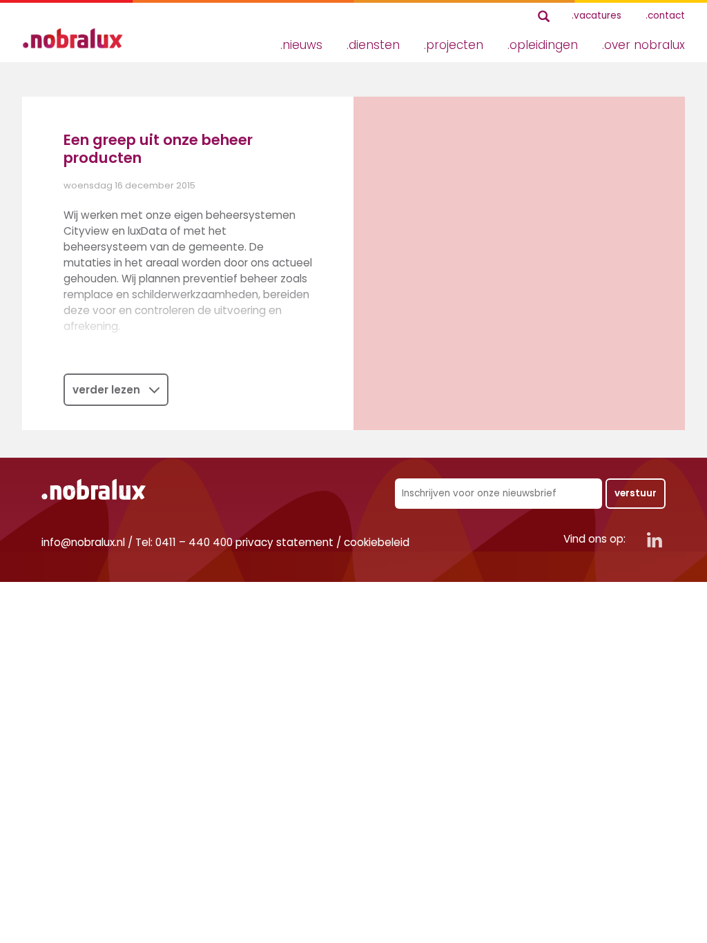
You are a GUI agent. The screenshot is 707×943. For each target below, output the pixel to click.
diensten (374, 45)
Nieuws (302, 45)
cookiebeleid (376, 542)
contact (666, 15)
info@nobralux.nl (83, 542)
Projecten (454, 45)
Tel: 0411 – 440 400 (184, 542)
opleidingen (544, 45)
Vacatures (597, 15)
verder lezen (106, 389)
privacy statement (284, 542)
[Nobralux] (77, 38)
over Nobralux (644, 45)
